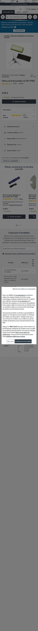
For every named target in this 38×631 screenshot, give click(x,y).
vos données (23, 301)
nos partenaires (20, 295)
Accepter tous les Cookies (23, 341)
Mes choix (10, 341)
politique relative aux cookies (15, 336)
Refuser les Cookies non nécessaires (24, 288)
